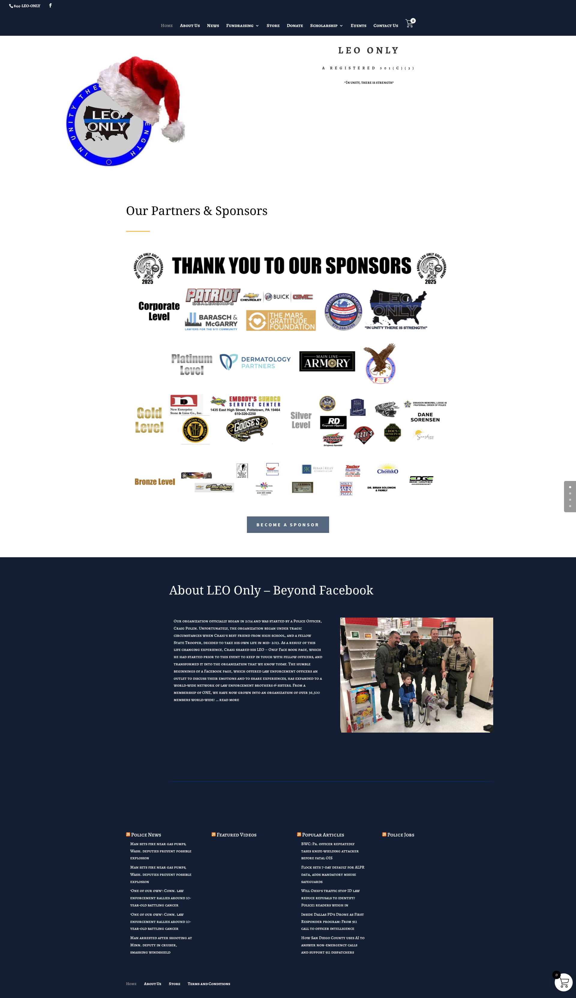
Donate (295, 26)
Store (273, 26)
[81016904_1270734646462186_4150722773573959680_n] (416, 731)
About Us (190, 26)
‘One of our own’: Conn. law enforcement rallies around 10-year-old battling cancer (160, 898)
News (213, 26)
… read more (227, 700)
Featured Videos (236, 834)
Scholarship (324, 26)
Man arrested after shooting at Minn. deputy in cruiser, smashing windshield (161, 945)
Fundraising (240, 26)
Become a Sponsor (288, 525)
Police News (146, 834)
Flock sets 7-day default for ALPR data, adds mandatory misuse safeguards (332, 874)
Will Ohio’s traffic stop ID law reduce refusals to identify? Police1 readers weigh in (330, 898)
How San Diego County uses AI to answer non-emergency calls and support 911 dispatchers (332, 945)
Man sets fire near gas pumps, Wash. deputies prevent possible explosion (160, 851)
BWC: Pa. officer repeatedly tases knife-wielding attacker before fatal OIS (330, 851)
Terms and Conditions (209, 984)
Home (167, 26)
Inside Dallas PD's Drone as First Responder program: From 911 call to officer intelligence (332, 922)
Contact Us (386, 26)
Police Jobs (400, 834)
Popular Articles (323, 834)
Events (358, 26)
